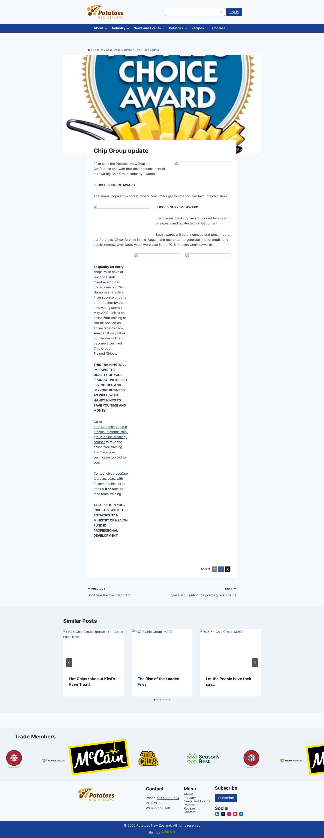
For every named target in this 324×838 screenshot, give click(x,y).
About (99, 28)
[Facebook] (221, 569)
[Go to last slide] (69, 662)
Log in (234, 12)
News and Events (147, 28)
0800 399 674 (168, 798)
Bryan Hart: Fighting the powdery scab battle (202, 592)
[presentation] (93, 649)
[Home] (89, 49)
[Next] (255, 662)
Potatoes (176, 28)
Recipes (197, 28)
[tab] (154, 700)
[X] (227, 569)
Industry (118, 28)
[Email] (214, 569)
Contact (218, 28)
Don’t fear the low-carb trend (109, 592)
